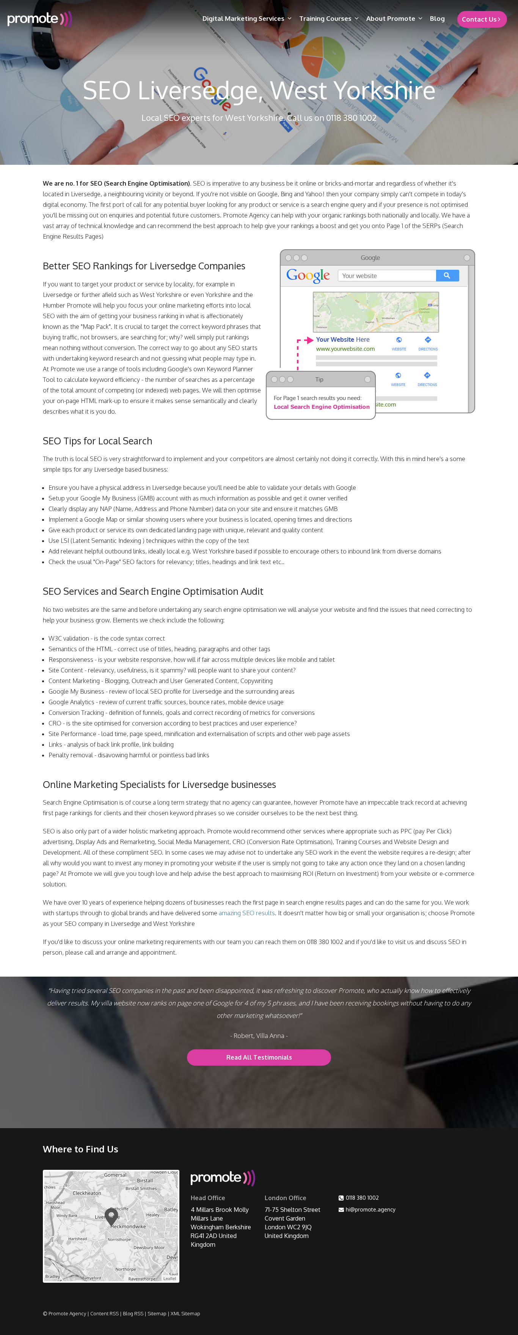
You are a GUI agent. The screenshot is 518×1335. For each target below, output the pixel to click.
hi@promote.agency (371, 1209)
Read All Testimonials (259, 1057)
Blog (437, 18)
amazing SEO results (247, 913)
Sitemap (157, 1313)
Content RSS (104, 1313)
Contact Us (479, 19)
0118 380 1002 (362, 1197)
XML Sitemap (185, 1313)
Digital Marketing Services (243, 18)
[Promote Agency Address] (223, 1179)
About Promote (390, 18)
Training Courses (325, 18)
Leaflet (169, 1278)
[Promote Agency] (64, 19)
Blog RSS (133, 1313)
